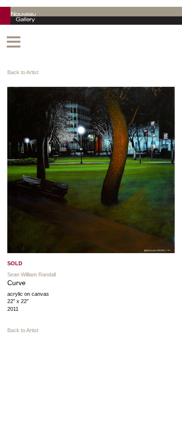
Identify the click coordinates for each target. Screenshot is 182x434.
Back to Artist (22, 72)
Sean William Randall (31, 274)
